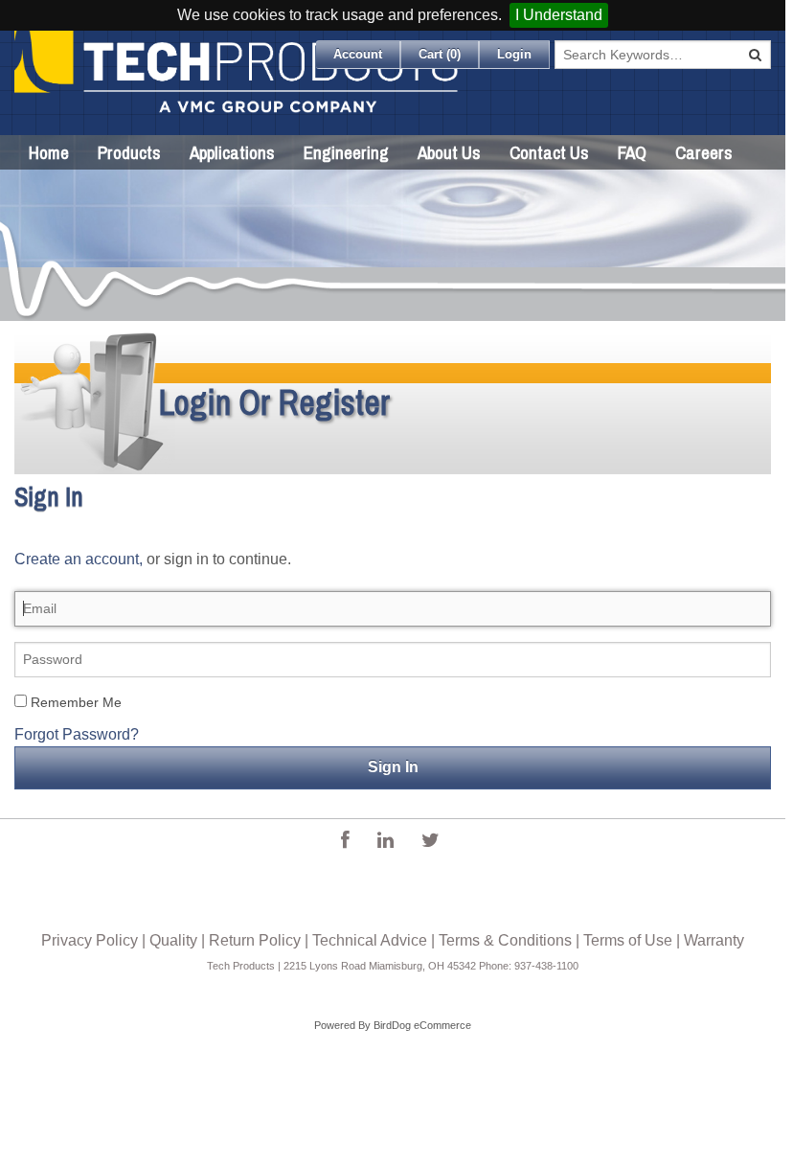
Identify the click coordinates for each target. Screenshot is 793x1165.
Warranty (714, 940)
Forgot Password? (76, 734)
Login (514, 54)
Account (357, 54)
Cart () (440, 54)
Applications (232, 152)
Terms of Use (627, 940)
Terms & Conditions (505, 940)
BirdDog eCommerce (422, 1025)
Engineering (346, 152)
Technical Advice (369, 940)
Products (129, 152)
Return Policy (255, 940)
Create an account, (78, 559)
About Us (449, 152)
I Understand (558, 15)
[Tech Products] (237, 83)
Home (49, 152)
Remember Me (74, 702)
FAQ (632, 152)
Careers (704, 152)
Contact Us (549, 152)
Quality (173, 940)
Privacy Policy (89, 940)
